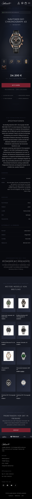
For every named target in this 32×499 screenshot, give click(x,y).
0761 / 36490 (5, 463)
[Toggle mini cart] (26, 3)
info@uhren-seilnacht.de (7, 465)
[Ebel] (24, 436)
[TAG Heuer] (14, 436)
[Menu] (29, 3)
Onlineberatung (9, 89)
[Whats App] (22, 3)
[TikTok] (15, 485)
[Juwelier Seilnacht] (6, 3)
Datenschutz (17, 495)
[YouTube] (11, 485)
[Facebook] (7, 485)
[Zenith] (4, 436)
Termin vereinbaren (21, 89)
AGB (22, 495)
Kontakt (16, 430)
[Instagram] (3, 485)
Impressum (11, 495)
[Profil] (19, 3)
